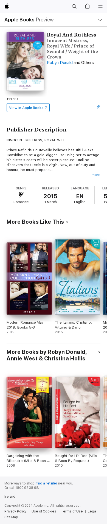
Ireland (9, 496)
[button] (74, 6)
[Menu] (100, 6)
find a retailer (46, 483)
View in (26, 108)
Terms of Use (72, 511)
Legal (92, 511)
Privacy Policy (15, 511)
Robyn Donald (59, 62)
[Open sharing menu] (99, 107)
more (96, 175)
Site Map (11, 517)
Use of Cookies (44, 511)
